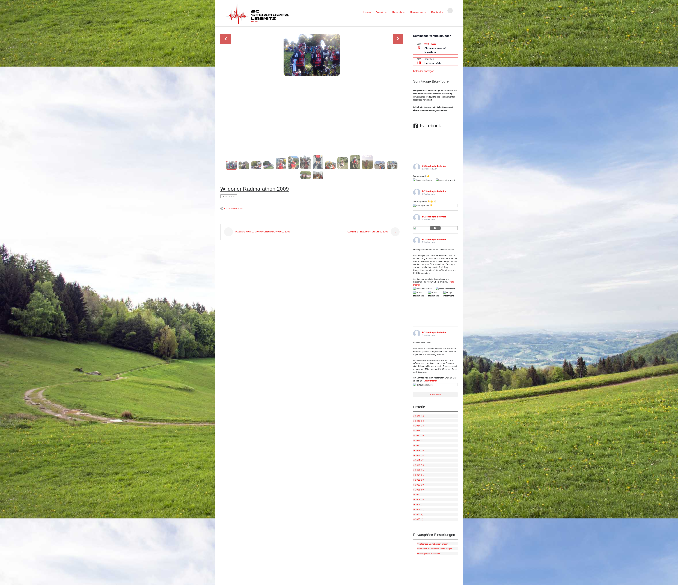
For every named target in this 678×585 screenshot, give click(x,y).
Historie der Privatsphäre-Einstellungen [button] (434, 548)
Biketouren (417, 12)
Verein (380, 12)
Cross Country (228, 196)
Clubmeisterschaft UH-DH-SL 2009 (371, 231)
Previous (225, 39)
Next (398, 39)
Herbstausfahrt (433, 63)
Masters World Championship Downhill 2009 (258, 231)
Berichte (397, 12)
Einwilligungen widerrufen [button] (429, 553)
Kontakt (436, 12)
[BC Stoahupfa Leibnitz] (257, 14)
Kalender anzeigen (423, 71)
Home (367, 12)
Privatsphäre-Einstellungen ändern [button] (432, 543)
